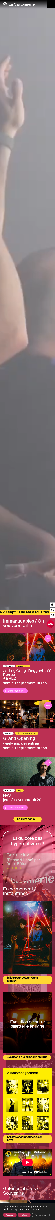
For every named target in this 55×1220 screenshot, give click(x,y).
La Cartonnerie (21, 5)
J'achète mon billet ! (15, 690)
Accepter (10, 1215)
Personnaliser (41, 1215)
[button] (51, 4)
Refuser (24, 1215)
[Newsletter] (52, 615)
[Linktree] (52, 604)
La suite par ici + (27, 819)
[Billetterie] (52, 610)
